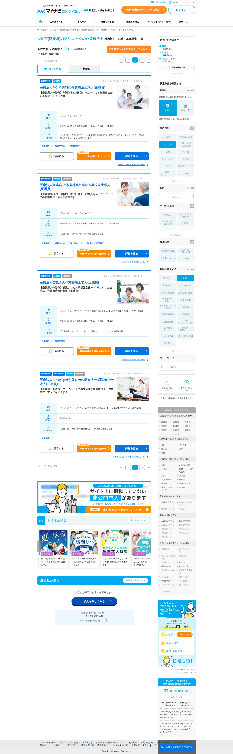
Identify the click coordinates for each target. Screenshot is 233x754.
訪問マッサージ (185, 166)
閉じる (175, 181)
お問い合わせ (147, 742)
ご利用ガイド (56, 21)
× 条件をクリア (176, 73)
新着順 (86, 68)
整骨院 (186, 159)
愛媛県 (104, 30)
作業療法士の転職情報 (68, 30)
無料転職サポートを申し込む (143, 9)
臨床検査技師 (87, 745)
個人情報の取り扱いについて (111, 742)
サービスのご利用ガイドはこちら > (183, 669)
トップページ (40, 21)
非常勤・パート (168, 258)
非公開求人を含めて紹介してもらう (128, 49)
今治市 (113, 30)
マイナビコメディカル (46, 30)
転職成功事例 (107, 21)
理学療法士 (45, 745)
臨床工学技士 (103, 745)
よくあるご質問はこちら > (186, 673)
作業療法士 (59, 745)
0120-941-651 (99, 10)
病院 (168, 137)
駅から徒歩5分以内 (186, 215)
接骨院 (168, 166)
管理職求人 (168, 215)
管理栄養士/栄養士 (140, 745)
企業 (168, 151)
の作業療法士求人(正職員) (72, 87)
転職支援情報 (132, 21)
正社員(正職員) (168, 251)
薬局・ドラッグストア (168, 173)
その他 (186, 173)
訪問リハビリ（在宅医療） (186, 144)
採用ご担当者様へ (158, 2)
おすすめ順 (54, 68)
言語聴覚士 (73, 745)
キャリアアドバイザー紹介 (158, 21)
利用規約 (133, 742)
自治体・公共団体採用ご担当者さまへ (77, 742)
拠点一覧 (183, 21)
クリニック (168, 144)
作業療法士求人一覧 (89, 30)
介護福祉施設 (186, 137)
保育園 (186, 151)
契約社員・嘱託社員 (186, 251)
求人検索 (81, 21)
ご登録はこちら (184, 635)
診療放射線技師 (120, 745)
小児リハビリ (168, 159)
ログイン (181, 9)
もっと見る (175, 235)
